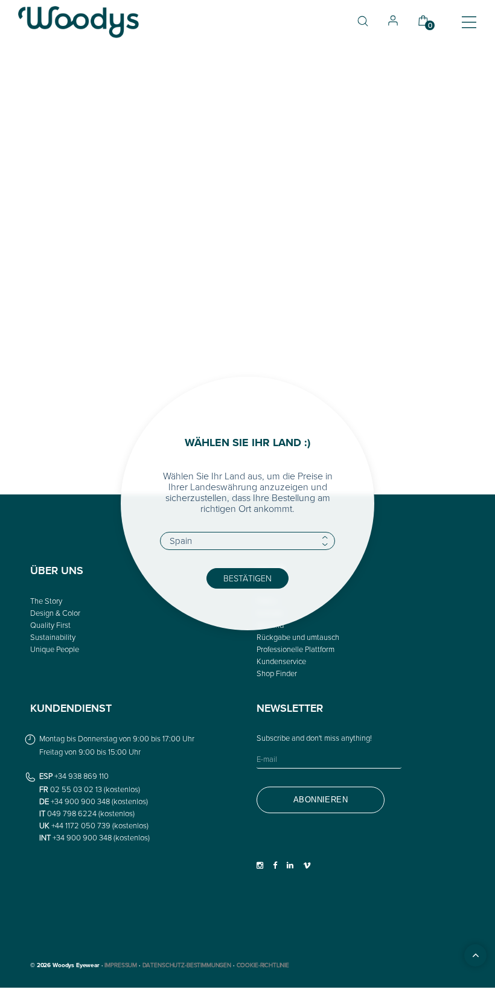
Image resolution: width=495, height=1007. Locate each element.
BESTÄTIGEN (247, 578)
